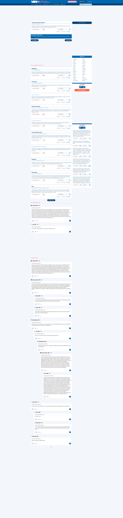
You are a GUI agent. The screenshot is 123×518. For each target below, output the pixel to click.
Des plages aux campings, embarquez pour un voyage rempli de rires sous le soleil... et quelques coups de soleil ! (50, 36)
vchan (33, 224)
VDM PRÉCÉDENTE (34, 40)
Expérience (34, 159)
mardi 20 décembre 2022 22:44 (45, 355)
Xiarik (45, 373)
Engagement (34, 68)
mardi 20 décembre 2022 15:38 (36, 404)
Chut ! (33, 186)
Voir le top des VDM (82, 90)
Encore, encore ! (51, 200)
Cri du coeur (34, 81)
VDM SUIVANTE (68, 40)
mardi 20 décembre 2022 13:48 (36, 282)
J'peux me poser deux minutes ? (38, 22)
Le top (51, 4)
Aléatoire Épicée (46, 4)
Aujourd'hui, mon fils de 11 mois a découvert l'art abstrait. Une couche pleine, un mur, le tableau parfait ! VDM (82, 142)
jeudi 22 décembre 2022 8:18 (39, 425)
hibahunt (37, 422)
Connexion (90, 1)
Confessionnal (56, 4)
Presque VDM (62, 4)
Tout (32, 4)
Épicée (40, 4)
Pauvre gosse (34, 172)
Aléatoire (36, 4)
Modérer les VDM (82, 1)
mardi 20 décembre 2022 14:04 (36, 322)
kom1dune (34, 205)
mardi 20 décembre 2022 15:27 (39, 333)
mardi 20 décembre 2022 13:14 (36, 263)
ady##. (33, 402)
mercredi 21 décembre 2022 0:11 (39, 414)
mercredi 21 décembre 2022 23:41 (40, 298)
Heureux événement (36, 106)
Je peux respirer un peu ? (37, 132)
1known (37, 307)
